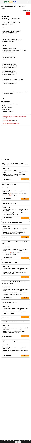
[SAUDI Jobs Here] (10, 2)
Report (28, 13)
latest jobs (15, 120)
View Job (25, 179)
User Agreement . (12, 441)
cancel (19, 441)
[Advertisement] (15, 141)
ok (16, 441)
